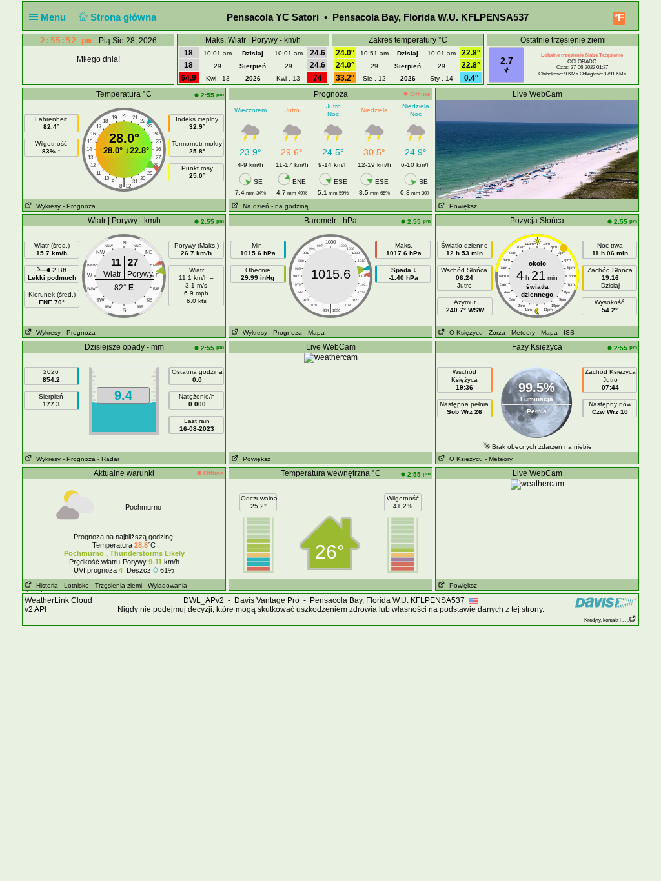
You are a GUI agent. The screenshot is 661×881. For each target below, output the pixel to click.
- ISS (567, 332)
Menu (54, 17)
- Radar (108, 458)
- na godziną (290, 206)
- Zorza (495, 332)
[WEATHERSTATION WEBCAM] (537, 148)
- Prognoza (79, 206)
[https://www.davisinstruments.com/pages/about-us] (605, 602)
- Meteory (521, 332)
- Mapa (314, 332)
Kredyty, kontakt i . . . (606, 620)
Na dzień (254, 206)
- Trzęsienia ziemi (116, 585)
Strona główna (124, 17)
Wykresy (46, 206)
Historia (45, 585)
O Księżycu (464, 332)
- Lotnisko (74, 585)
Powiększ (461, 206)
